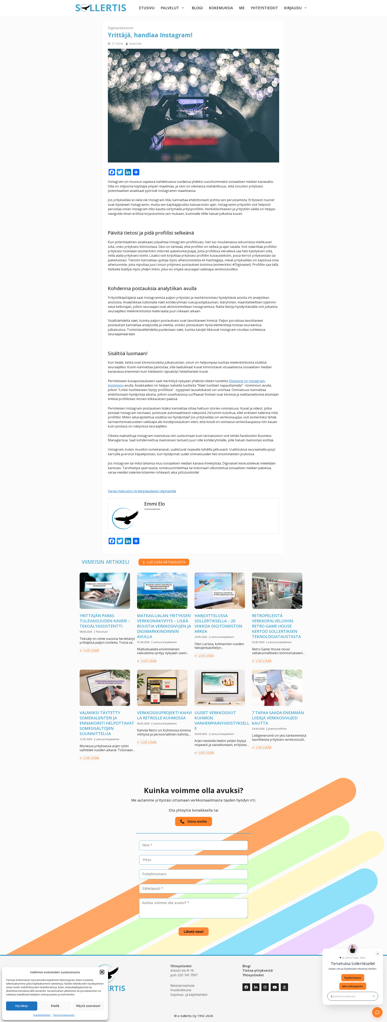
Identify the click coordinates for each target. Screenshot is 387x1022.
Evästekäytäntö (42, 1015)
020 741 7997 (188, 975)
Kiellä (55, 1006)
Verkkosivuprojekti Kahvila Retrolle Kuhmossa (164, 715)
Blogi (197, 7)
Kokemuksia (221, 7)
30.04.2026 (201, 734)
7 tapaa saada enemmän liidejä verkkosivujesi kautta (278, 718)
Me (242, 7)
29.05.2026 (201, 637)
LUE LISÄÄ (91, 650)
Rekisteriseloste (182, 985)
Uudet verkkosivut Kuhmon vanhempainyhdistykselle (222, 720)
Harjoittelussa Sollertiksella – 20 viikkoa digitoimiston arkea (218, 623)
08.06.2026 (86, 631)
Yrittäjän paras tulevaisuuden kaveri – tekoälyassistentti (105, 621)
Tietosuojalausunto (64, 1015)
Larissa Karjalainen (165, 642)
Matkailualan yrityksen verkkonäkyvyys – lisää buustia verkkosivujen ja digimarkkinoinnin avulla (164, 626)
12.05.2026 (86, 739)
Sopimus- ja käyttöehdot (188, 994)
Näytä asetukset (88, 1006)
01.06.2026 (143, 642)
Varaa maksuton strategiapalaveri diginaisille (142, 491)
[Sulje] (378, 954)
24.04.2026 (258, 728)
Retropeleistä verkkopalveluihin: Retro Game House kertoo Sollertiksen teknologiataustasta (276, 626)
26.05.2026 (258, 642)
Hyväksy (21, 1006)
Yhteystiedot (264, 7)
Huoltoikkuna (180, 990)
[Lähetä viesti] (373, 996)
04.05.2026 (143, 723)
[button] (102, 972)
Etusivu (147, 7)
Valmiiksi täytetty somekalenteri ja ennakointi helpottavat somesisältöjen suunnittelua (107, 723)
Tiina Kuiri (102, 631)
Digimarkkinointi (120, 28)
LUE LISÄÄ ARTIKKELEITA (166, 562)
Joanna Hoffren (277, 728)
